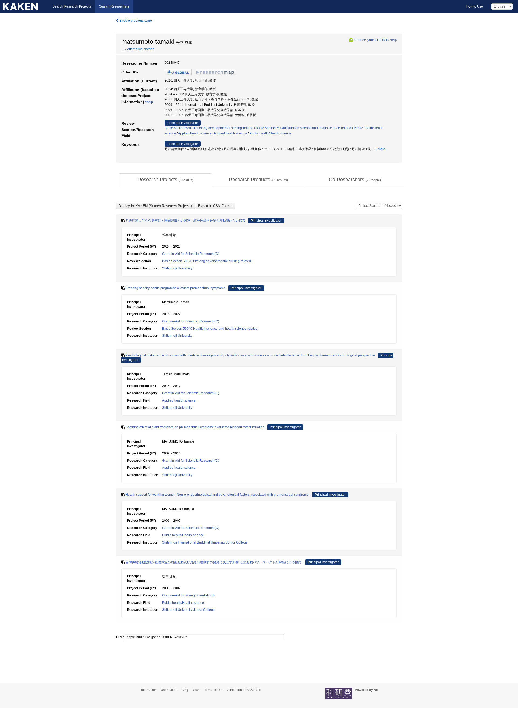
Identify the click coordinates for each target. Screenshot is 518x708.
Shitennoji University (177, 268)
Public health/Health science (270, 133)
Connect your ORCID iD (371, 40)
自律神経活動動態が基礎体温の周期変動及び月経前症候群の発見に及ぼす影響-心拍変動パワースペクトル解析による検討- (213, 562)
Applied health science (195, 133)
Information (148, 690)
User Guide (169, 690)
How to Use (474, 6)
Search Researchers (114, 6)
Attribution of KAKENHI (244, 690)
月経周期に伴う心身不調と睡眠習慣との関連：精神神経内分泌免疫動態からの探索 (185, 220)
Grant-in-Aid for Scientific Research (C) (190, 254)
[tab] (165, 179)
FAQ (185, 690)
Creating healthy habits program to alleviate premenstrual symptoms (175, 288)
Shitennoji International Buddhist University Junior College (205, 542)
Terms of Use (213, 690)
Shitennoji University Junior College (188, 610)
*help (393, 40)
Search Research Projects (72, 6)
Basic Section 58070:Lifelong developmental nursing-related (209, 128)
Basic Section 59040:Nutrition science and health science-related (303, 128)
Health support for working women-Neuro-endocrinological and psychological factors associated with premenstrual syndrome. (217, 495)
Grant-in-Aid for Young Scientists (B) (188, 595)
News (196, 690)
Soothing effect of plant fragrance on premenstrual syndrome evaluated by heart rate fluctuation (194, 427)
